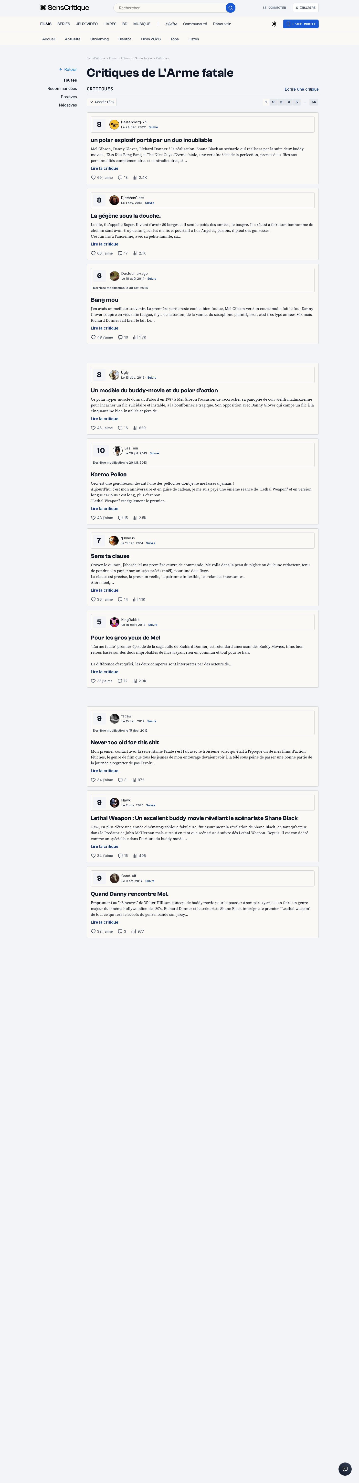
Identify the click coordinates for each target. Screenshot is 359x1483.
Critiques (162, 58)
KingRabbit (130, 620)
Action (125, 58)
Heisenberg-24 (134, 122)
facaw (126, 716)
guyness (128, 538)
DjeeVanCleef (132, 198)
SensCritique (96, 58)
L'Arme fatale (143, 58)
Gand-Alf (128, 876)
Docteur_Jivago (134, 273)
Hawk (126, 800)
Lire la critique (104, 168)
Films (113, 58)
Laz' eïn (131, 448)
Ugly (125, 372)
